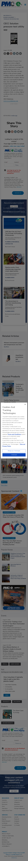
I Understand (14, 454)
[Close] (25, 404)
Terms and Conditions (14, 434)
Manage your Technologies (14, 450)
